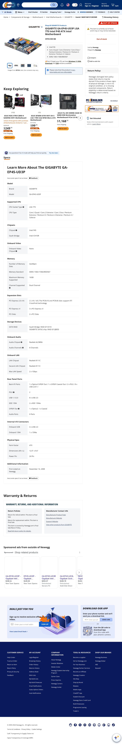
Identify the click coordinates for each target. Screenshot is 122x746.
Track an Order (12, 661)
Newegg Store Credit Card (82, 700)
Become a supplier (79, 657)
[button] (18, 5)
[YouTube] (99, 725)
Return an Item (12, 665)
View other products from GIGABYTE (59, 525)
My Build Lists (33, 679)
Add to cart (9, 137)
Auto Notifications (35, 693)
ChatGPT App (77, 693)
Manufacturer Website (54, 518)
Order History (33, 665)
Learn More (96, 124)
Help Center (11, 657)
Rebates (76, 686)
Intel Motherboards (54, 17)
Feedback (34, 178)
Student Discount (78, 697)
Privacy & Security (13, 672)
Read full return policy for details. (19, 531)
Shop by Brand (78, 682)
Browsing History (35, 661)
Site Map (76, 679)
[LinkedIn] (90, 725)
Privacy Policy (25, 729)
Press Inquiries (56, 680)
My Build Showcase (35, 682)
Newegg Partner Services (81, 668)
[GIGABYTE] (35, 26)
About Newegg (56, 660)
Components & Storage (20, 17)
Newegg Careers (56, 684)
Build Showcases (78, 704)
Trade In (76, 711)
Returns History (34, 668)
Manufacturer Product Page (56, 515)
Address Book (33, 672)
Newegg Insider (56, 687)
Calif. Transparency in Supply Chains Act (20, 734)
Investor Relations (57, 663)
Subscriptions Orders (36, 690)
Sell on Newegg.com (80, 661)
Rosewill (98, 668)
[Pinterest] (94, 725)
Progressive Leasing (79, 707)
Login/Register (34, 657)
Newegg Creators (79, 675)
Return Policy (11, 668)
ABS (96, 665)
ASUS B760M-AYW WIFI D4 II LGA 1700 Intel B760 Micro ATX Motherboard (43, 118)
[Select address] (18, 5)
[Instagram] (85, 725)
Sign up (44, 624)
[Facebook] (75, 725)
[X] (80, 725)
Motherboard (38, 17)
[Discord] (108, 725)
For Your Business (79, 665)
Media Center (55, 667)
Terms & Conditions (13, 729)
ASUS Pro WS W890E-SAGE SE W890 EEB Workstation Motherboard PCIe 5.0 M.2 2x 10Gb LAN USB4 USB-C (69, 115)
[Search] (53, 5)
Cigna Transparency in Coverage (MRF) (20, 738)
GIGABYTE (68, 17)
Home (6, 17)
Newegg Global (100, 661)
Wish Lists (32, 675)
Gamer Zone (55, 676)
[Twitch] (104, 725)
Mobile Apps (77, 690)
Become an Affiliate (79, 672)
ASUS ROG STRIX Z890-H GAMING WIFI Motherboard (15, 117)
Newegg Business (101, 657)
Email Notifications (35, 686)
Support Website (52, 521)
